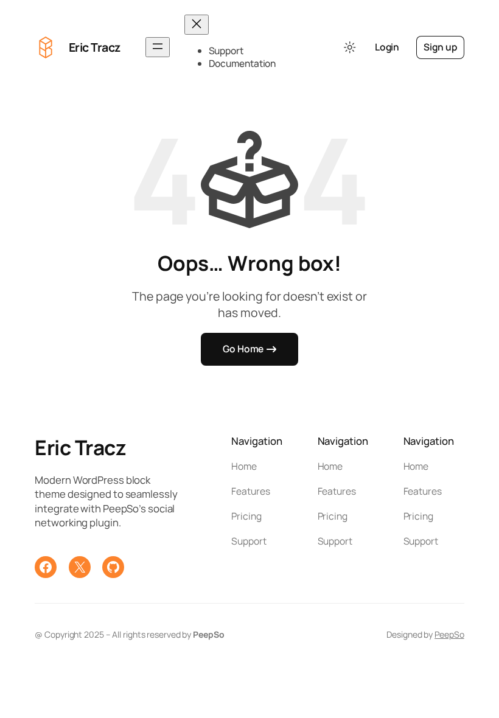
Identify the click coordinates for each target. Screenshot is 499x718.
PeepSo (449, 634)
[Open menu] (157, 47)
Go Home (243, 348)
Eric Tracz (94, 47)
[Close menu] (196, 25)
